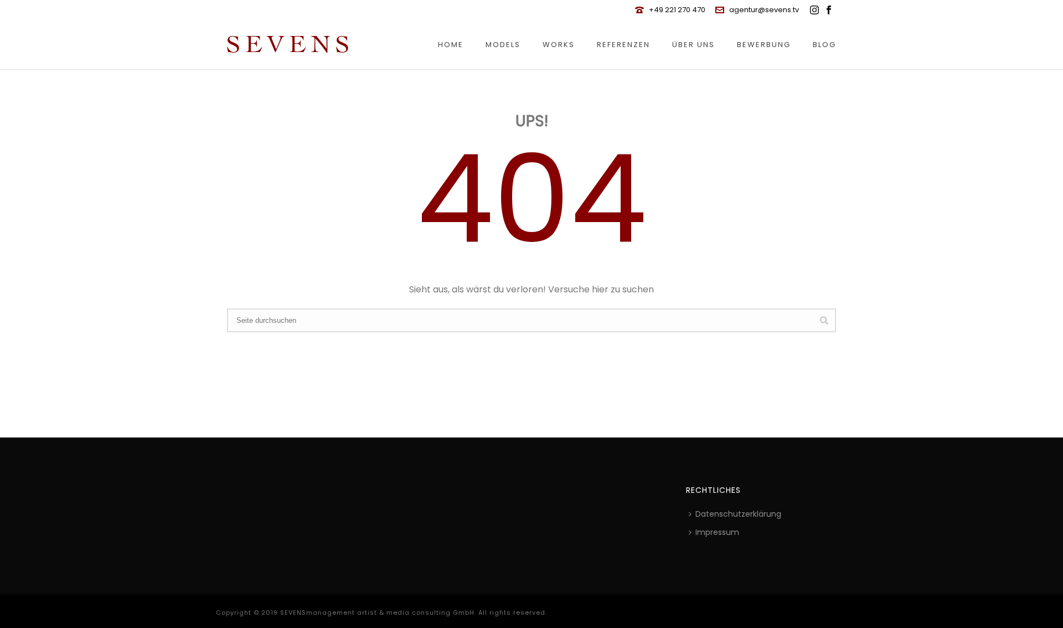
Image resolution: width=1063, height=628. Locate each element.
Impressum (717, 532)
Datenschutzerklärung (738, 513)
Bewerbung (764, 44)
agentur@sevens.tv (764, 9)
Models (503, 44)
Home (450, 44)
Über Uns (693, 44)
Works (559, 44)
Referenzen (623, 44)
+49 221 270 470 (677, 9)
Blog (824, 44)
